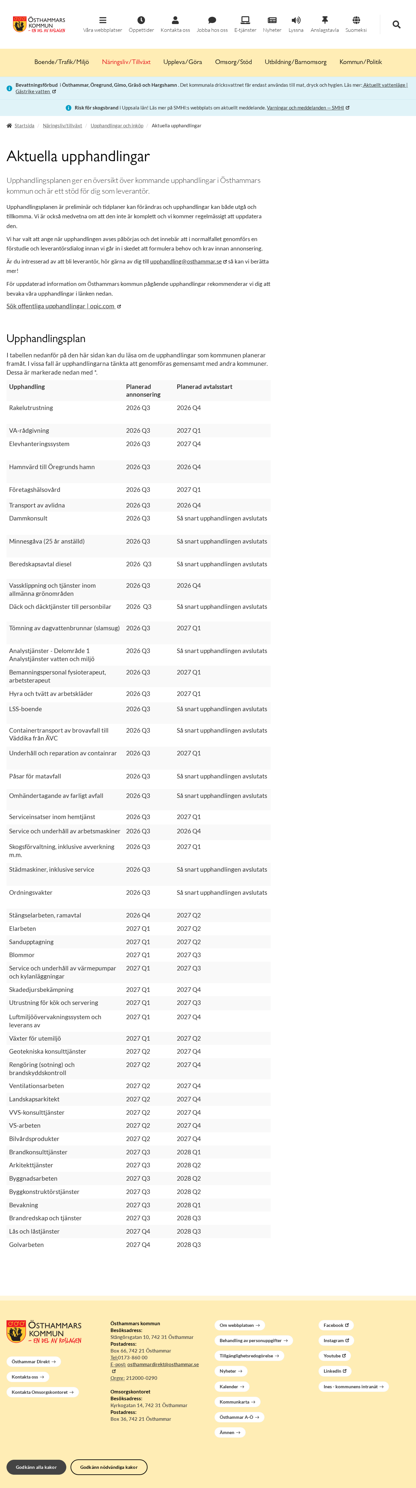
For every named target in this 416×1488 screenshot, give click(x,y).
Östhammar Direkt (31, 1361)
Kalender (229, 1386)
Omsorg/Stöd (233, 62)
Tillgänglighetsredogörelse (246, 1355)
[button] (102, 24)
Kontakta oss (25, 1376)
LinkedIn (332, 1371)
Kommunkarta (234, 1402)
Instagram (334, 1340)
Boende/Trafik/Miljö (61, 62)
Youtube (332, 1355)
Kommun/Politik (361, 62)
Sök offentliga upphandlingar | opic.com (61, 306)
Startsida (24, 125)
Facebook (334, 1325)
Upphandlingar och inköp (117, 125)
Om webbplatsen (237, 1325)
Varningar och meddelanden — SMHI (305, 107)
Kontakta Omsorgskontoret (40, 1392)
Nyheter (228, 1371)
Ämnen (227, 1432)
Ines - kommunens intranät (351, 1386)
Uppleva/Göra (182, 62)
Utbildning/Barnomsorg (296, 62)
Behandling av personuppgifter (251, 1340)
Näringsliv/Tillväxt (126, 62)
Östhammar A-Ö (236, 1417)
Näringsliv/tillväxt (62, 125)
